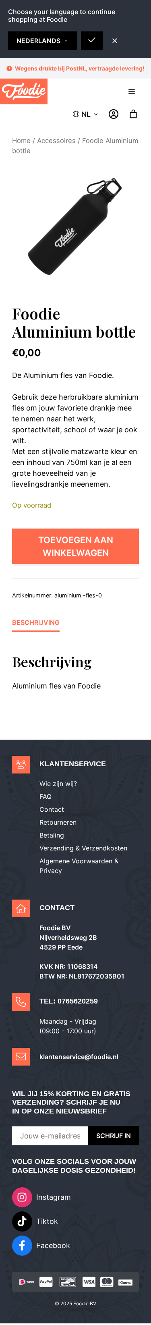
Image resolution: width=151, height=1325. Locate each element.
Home (21, 142)
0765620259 (78, 1003)
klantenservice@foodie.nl (78, 1058)
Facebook (53, 1247)
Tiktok (47, 1223)
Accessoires (56, 142)
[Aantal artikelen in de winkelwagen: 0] (133, 115)
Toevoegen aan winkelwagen (75, 548)
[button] (86, 115)
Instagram (53, 1198)
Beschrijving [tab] (36, 624)
